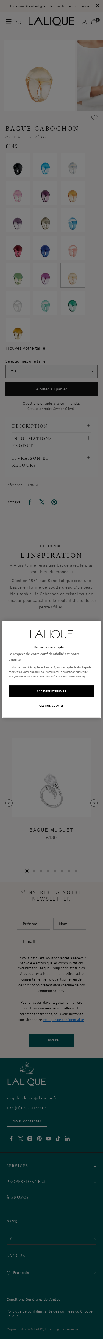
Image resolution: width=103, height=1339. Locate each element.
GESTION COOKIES (51, 705)
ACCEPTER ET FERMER (51, 691)
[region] (51, 669)
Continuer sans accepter (49, 647)
